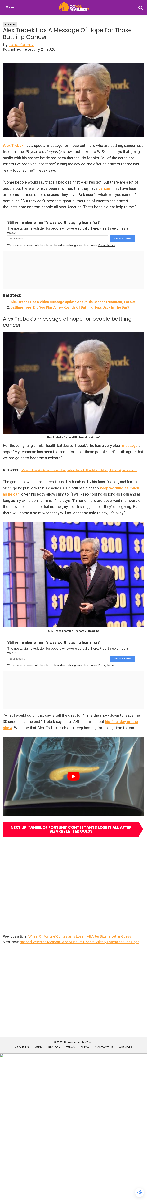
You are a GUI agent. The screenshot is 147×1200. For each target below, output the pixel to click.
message (129, 445)
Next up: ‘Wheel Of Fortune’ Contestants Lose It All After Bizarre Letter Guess (71, 829)
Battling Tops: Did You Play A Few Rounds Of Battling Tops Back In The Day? (70, 307)
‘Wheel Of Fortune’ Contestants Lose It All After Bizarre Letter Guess (79, 936)
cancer (104, 188)
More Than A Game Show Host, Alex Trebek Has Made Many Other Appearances (79, 469)
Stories (10, 24)
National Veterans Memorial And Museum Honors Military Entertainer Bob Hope (79, 942)
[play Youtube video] (73, 776)
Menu (10, 7)
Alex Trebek (13, 145)
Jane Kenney (21, 44)
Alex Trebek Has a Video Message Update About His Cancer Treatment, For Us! (73, 302)
